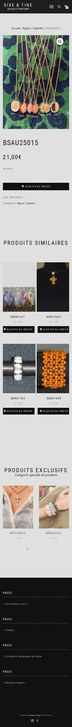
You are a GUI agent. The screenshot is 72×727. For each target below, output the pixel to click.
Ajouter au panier (37, 186)
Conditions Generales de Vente (23, 656)
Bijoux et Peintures (18, 9)
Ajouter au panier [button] (19, 329)
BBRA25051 (54, 533)
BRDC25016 (18, 533)
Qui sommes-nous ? (16, 604)
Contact (9, 630)
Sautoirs (38, 28)
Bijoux (27, 28)
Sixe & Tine (18, 5)
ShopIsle (24, 715)
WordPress (46, 715)
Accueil (16, 28)
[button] (59, 41)
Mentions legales (15, 682)
